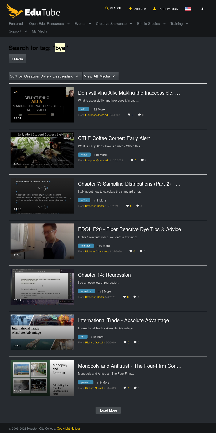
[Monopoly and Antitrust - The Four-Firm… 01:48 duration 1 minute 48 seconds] (42, 377)
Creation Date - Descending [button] (41, 76)
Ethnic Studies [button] (148, 23)
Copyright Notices (69, 428)
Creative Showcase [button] (111, 23)
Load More (108, 410)
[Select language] (189, 9)
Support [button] (15, 31)
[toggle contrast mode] (202, 9)
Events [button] (79, 23)
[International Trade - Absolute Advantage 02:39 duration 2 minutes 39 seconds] (42, 332)
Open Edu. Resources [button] (46, 23)
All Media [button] (97, 76)
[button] (113, 8)
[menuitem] (19, 23)
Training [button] (176, 23)
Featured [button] (16, 23)
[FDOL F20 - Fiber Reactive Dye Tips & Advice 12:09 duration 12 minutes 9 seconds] (42, 241)
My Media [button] (39, 31)
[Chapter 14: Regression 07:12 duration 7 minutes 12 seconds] (42, 286)
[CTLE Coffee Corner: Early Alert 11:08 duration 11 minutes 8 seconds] (42, 150)
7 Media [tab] (17, 59)
